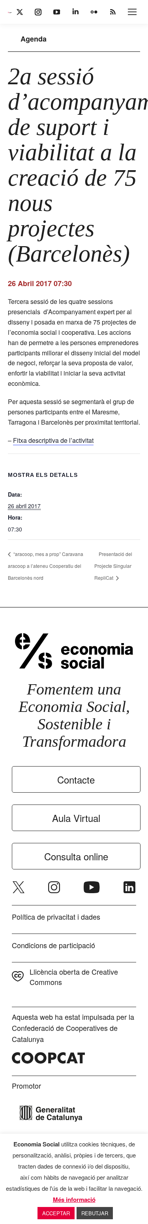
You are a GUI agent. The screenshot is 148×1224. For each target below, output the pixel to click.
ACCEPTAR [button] (56, 1213)
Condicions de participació (53, 945)
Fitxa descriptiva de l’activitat (53, 440)
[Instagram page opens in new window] (54, 887)
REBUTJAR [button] (94, 1213)
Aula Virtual (76, 818)
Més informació (74, 1199)
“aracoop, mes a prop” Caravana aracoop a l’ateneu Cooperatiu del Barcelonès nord (45, 565)
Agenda (34, 39)
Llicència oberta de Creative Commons (74, 976)
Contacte (76, 779)
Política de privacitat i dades (56, 916)
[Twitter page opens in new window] (18, 887)
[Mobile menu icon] (132, 12)
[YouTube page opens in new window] (92, 887)
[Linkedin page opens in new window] (129, 887)
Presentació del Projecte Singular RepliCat (113, 565)
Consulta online (76, 856)
